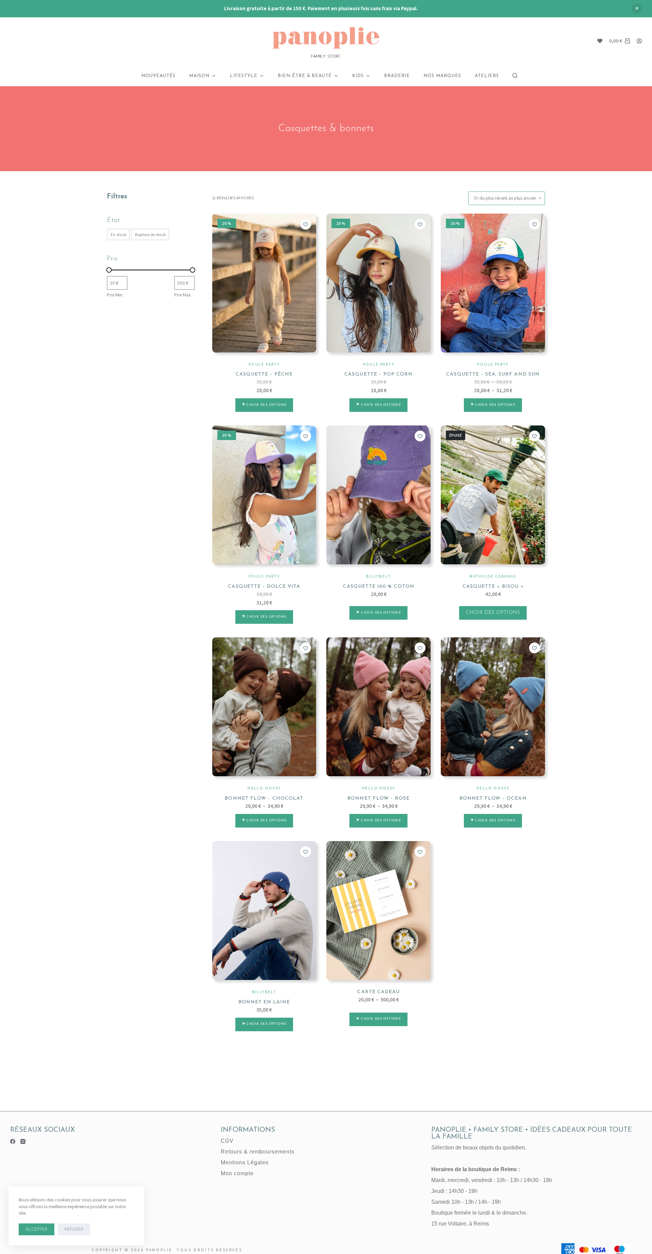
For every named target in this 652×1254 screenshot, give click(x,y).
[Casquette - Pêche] (264, 283)
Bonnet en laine (264, 1002)
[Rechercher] (515, 75)
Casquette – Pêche (264, 374)
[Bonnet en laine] (264, 910)
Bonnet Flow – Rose (378, 798)
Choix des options (266, 404)
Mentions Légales (245, 1162)
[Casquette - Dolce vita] (264, 494)
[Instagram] (22, 1141)
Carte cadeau (378, 992)
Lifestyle (243, 76)
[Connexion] (639, 40)
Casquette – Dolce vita (264, 586)
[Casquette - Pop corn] (378, 283)
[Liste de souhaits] (599, 40)
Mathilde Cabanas (492, 576)
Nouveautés (158, 76)
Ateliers (487, 76)
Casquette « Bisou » (493, 586)
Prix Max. (183, 295)
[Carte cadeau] (378, 910)
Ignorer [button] (637, 8)
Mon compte (237, 1173)
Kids (358, 76)
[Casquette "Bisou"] (493, 494)
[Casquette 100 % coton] (378, 494)
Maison (199, 76)
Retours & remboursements (257, 1152)
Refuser (74, 1229)
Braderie (397, 76)
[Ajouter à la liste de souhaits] (305, 224)
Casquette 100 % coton (378, 586)
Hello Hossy (264, 787)
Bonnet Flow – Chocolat (264, 798)
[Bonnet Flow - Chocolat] (264, 706)
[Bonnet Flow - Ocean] (493, 706)
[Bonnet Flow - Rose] (378, 706)
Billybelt (378, 576)
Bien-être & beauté (305, 76)
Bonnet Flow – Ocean (493, 798)
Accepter (36, 1229)
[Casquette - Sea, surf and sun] (493, 283)
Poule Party (264, 364)
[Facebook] (12, 1141)
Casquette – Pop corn (378, 374)
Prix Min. (115, 295)
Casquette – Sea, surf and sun (492, 374)
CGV (227, 1141)
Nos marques (442, 76)
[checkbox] (118, 234)
